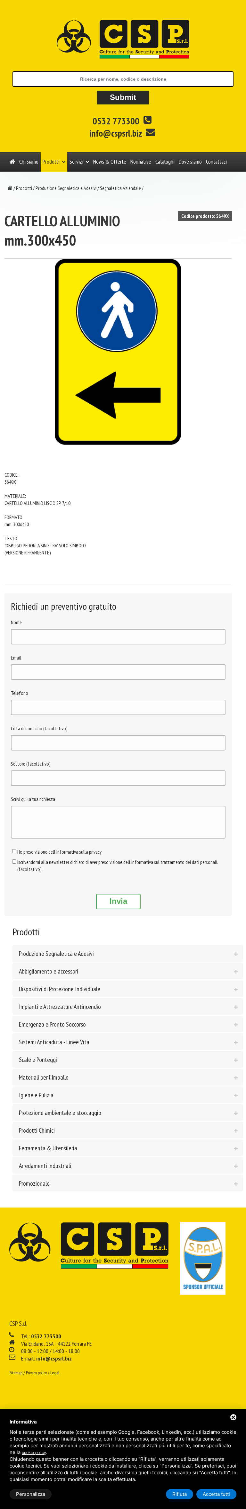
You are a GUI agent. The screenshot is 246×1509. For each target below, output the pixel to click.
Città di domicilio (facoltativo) (39, 728)
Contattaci (216, 161)
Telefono (19, 693)
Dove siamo (190, 161)
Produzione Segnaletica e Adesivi (66, 188)
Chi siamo (28, 161)
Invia (118, 901)
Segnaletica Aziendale (120, 188)
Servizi (76, 161)
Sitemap (15, 1373)
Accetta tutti (216, 1494)
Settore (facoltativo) (31, 763)
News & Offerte (109, 161)
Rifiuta (179, 1494)
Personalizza (30, 1494)
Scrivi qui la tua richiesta (33, 799)
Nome (16, 622)
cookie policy (34, 1452)
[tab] (127, 953)
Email (16, 657)
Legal (54, 1373)
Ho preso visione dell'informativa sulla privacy (59, 852)
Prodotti (51, 161)
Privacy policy (36, 1373)
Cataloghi (165, 161)
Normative (140, 161)
